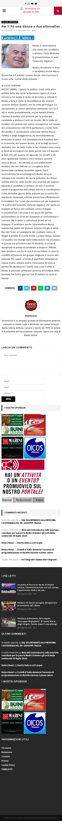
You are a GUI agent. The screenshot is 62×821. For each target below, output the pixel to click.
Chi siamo (6, 748)
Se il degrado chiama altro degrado (39, 559)
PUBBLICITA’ (7, 769)
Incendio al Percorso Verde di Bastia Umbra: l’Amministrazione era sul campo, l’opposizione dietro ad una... (38, 587)
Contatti (6, 756)
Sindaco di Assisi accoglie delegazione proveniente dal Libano (37, 604)
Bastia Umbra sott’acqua (29, 543)
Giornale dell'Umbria (9, 22)
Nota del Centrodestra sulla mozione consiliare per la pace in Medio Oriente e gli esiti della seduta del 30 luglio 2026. (30, 533)
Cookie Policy (8, 765)
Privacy (5, 761)
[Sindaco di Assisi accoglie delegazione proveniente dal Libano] (9, 606)
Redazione (8, 31)
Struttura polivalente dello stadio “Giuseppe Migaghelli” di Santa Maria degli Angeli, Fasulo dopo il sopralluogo (37, 621)
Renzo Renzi (8, 543)
